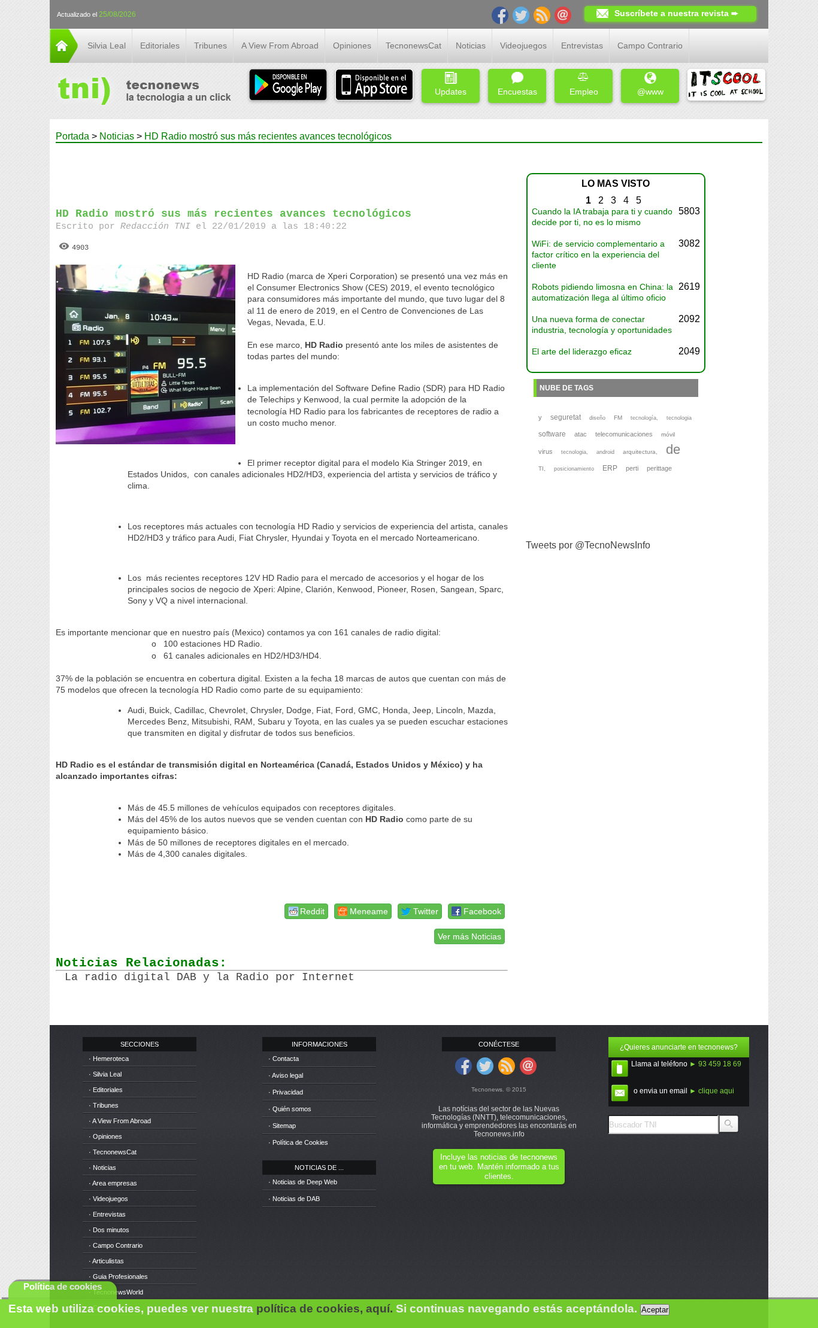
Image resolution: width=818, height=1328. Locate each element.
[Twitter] (521, 14)
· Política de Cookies (298, 1142)
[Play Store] (288, 86)
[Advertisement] (282, 170)
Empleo (583, 91)
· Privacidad (285, 1092)
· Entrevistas (107, 1214)
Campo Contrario (650, 45)
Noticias (471, 45)
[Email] (562, 14)
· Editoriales (106, 1089)
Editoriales (160, 45)
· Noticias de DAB (294, 1198)
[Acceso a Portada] (64, 59)
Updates (450, 91)
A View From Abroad (280, 45)
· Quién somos (289, 1108)
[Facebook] (500, 14)
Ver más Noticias (469, 936)
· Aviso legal (285, 1075)
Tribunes (210, 45)
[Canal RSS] (542, 14)
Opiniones (352, 45)
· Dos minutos (109, 1229)
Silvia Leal (106, 45)
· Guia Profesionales (118, 1276)
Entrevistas (582, 45)
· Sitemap (282, 1125)
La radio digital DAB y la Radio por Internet (210, 977)
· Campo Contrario (116, 1245)
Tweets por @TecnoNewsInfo (588, 545)
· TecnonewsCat (113, 1152)
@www (650, 91)
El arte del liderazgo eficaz (582, 351)
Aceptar (654, 1309)
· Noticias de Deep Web (302, 1182)
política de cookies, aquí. (324, 1308)
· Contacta (283, 1058)
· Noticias (102, 1167)
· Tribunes (104, 1105)
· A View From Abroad (120, 1120)
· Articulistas (106, 1261)
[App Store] (374, 86)
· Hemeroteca (109, 1058)
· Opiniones (105, 1136)
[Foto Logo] (140, 92)
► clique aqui (711, 1091)
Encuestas (517, 91)
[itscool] (726, 86)
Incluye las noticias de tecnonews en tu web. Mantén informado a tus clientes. (499, 1167)
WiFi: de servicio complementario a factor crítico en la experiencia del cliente (598, 254)
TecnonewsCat (413, 45)
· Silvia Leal (105, 1074)
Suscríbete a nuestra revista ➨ (676, 13)
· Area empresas (113, 1183)
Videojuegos (523, 45)
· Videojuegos (108, 1198)
